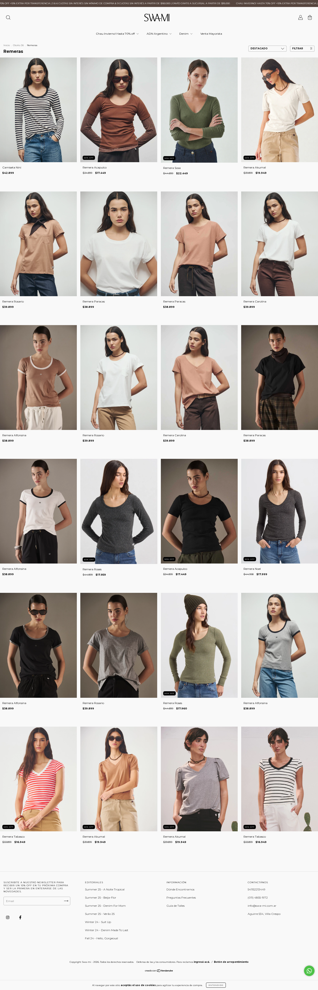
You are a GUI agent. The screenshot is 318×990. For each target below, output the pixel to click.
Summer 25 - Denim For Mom (105, 905)
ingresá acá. (202, 961)
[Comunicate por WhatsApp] (309, 971)
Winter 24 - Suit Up (98, 922)
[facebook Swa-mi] (20, 917)
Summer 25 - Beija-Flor (100, 897)
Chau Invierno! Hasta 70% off (115, 33)
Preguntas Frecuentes (181, 897)
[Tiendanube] (159, 971)
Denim (184, 33)
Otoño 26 (18, 45)
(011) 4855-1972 (258, 897)
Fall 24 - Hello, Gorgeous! (101, 938)
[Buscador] (8, 18)
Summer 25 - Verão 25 (100, 914)
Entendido (216, 985)
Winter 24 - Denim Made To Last (106, 930)
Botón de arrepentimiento (231, 961)
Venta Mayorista (211, 33)
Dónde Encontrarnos (180, 889)
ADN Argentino (157, 33)
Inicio (6, 45)
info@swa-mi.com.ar (262, 905)
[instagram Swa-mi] (8, 917)
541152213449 (256, 889)
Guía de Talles (175, 905)
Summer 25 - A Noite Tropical (105, 889)
